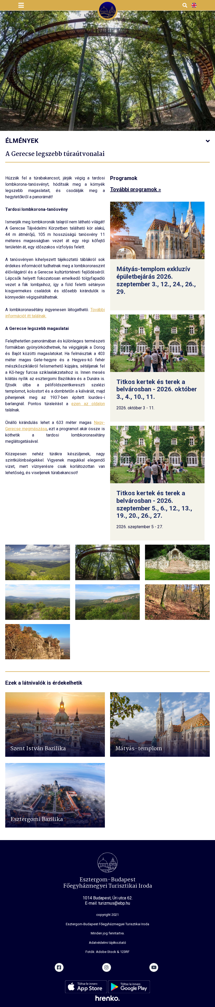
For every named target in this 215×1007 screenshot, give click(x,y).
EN (194, 5)
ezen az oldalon (88, 403)
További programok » (135, 189)
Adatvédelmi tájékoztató (107, 943)
